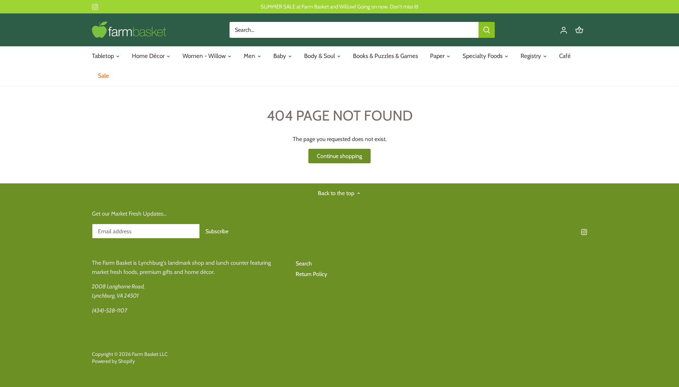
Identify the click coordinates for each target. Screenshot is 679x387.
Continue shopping (339, 156)
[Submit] (486, 30)
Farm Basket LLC (150, 354)
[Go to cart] (579, 30)
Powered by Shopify (113, 361)
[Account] (563, 30)
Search (304, 263)
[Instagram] (95, 7)
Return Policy (311, 274)
